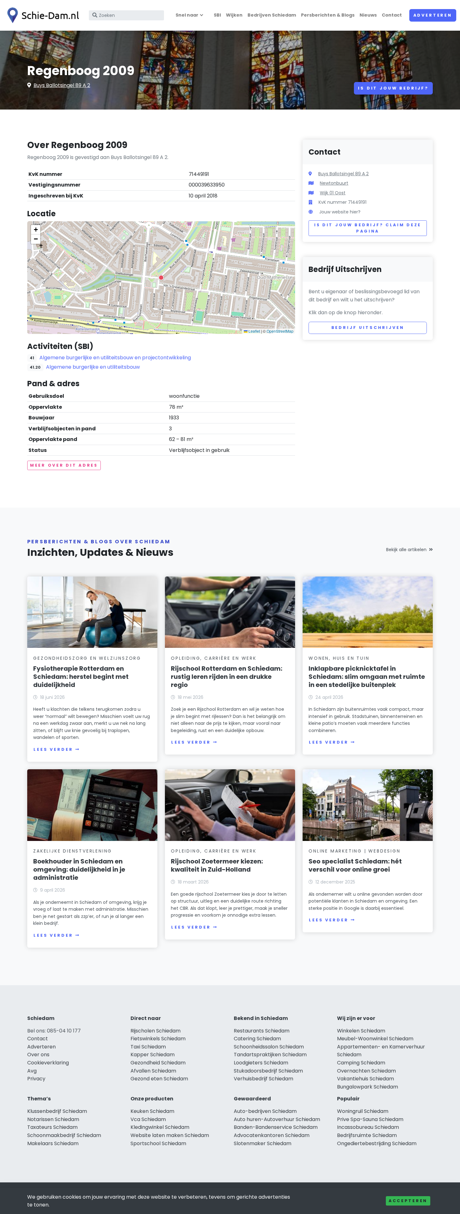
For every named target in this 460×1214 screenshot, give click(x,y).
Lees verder (53, 749)
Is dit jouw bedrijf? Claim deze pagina (367, 228)
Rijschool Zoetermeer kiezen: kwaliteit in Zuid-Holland (217, 865)
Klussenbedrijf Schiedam (57, 1111)
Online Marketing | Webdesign (354, 851)
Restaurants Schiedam (261, 1030)
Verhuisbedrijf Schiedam (263, 1078)
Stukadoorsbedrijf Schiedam (268, 1070)
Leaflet (254, 331)
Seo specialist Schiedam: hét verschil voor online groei (355, 865)
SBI (217, 15)
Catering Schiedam (257, 1038)
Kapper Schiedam (152, 1054)
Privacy (36, 1078)
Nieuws (368, 15)
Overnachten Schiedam (366, 1070)
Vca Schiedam (148, 1119)
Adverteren (432, 15)
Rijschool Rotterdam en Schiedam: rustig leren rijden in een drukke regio (226, 676)
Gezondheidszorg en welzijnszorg (87, 658)
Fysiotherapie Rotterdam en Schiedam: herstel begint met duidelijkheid (81, 676)
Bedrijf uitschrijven (367, 327)
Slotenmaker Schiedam (262, 1143)
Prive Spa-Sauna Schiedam (370, 1119)
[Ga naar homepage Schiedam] (41, 15)
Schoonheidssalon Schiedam (269, 1046)
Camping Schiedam (361, 1062)
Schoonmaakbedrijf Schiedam (64, 1135)
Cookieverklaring (48, 1062)
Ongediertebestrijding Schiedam (377, 1143)
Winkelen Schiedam (361, 1030)
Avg (32, 1070)
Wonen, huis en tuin (339, 658)
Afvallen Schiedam (153, 1070)
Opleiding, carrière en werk (214, 658)
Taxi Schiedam (148, 1046)
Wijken (234, 15)
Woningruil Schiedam (362, 1111)
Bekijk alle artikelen (406, 549)
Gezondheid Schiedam (158, 1062)
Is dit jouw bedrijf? (393, 88)
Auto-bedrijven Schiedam (265, 1111)
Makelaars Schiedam (53, 1143)
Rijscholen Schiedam (155, 1030)
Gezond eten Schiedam (159, 1078)
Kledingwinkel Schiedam (159, 1127)
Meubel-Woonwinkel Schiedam (375, 1038)
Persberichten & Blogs (328, 15)
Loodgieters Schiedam (261, 1062)
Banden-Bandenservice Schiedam (276, 1127)
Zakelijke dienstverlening (72, 851)
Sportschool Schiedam (158, 1143)
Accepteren (408, 1200)
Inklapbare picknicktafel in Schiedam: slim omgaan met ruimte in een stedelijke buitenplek (367, 676)
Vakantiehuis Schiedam (365, 1078)
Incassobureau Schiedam (368, 1127)
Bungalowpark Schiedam (367, 1086)
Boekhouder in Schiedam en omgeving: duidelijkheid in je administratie (79, 869)
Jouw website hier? (339, 212)
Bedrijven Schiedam (272, 15)
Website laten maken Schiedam (169, 1135)
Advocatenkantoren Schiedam (271, 1135)
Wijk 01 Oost (332, 193)
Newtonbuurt (334, 183)
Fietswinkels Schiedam (158, 1038)
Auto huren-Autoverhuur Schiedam (277, 1119)
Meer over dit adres (64, 465)
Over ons (38, 1054)
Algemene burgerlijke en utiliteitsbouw (93, 367)
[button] (161, 277)
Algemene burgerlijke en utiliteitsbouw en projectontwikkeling (115, 357)
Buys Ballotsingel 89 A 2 (61, 85)
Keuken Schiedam (152, 1111)
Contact (392, 15)
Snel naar (187, 15)
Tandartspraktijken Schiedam (270, 1054)
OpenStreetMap (280, 331)
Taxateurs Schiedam (52, 1127)
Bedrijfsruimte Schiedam (367, 1135)
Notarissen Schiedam (53, 1119)
